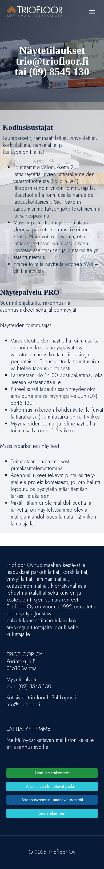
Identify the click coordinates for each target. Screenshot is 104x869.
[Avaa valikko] (92, 12)
